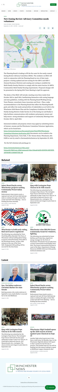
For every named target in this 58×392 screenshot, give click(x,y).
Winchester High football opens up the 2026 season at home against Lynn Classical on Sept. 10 (43, 332)
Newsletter (44, 11)
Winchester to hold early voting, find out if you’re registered (14, 230)
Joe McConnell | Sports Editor (39, 351)
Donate (53, 4)
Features (28, 11)
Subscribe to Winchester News (29, 382)
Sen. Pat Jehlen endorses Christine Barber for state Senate (12, 287)
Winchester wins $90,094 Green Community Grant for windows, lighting (43, 231)
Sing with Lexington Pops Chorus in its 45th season (40, 186)
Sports (15, 11)
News (9, 11)
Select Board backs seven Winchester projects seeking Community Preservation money (13, 188)
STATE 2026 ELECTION (7, 283)
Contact (52, 11)
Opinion (36, 11)
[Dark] (2, 4)
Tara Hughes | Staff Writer (12, 24)
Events (22, 11)
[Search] (3, 4)
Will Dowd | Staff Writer (9, 203)
